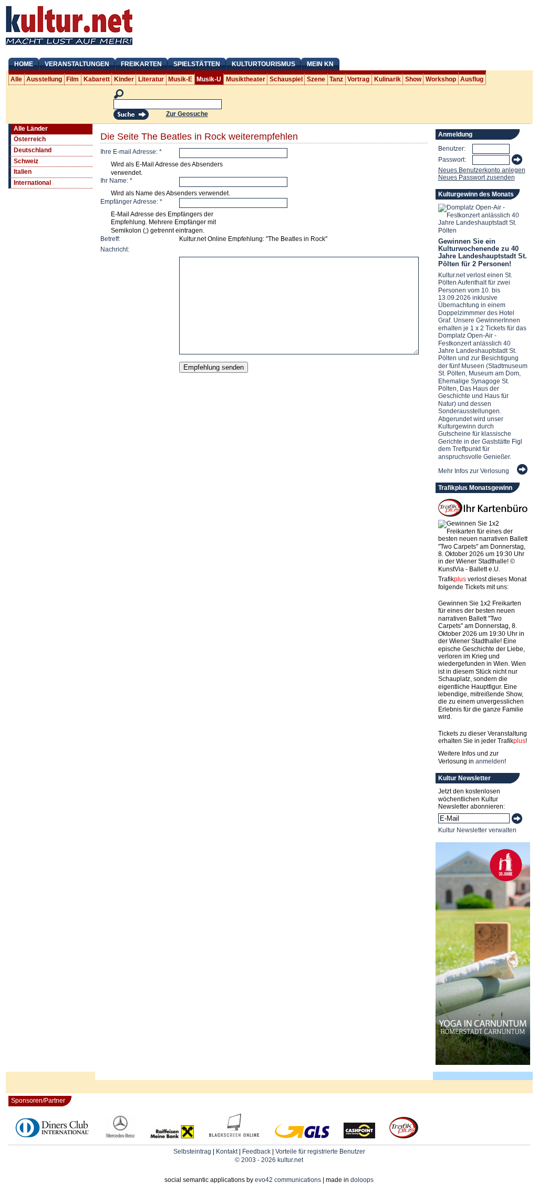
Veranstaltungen (77, 64)
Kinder (124, 79)
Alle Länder (31, 128)
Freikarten (141, 64)
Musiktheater (245, 79)
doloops (362, 1180)
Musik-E (180, 79)
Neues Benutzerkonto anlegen (481, 170)
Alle (16, 79)
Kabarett (97, 79)
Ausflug (471, 79)
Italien (23, 171)
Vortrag (358, 79)
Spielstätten (196, 64)
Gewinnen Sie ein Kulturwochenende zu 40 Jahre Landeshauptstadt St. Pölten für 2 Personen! (482, 252)
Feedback (256, 1151)
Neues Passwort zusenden (476, 177)
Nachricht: (114, 249)
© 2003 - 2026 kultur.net (269, 1160)
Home (23, 64)
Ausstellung (44, 79)
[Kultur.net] (69, 46)
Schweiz (26, 161)
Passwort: (452, 159)
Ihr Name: (116, 180)
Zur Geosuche (187, 114)
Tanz (336, 79)
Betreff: (110, 239)
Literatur (151, 79)
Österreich (30, 139)
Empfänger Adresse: (131, 201)
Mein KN (320, 64)
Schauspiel (286, 79)
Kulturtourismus (263, 64)
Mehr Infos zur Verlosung (473, 471)
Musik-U (208, 79)
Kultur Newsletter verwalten (477, 830)
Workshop (441, 79)
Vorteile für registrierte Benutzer (320, 1151)
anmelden (489, 761)
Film (72, 79)
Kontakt (226, 1151)
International (32, 182)
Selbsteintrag (192, 1151)
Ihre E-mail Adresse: (131, 151)
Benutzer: (451, 148)
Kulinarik (387, 79)
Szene (316, 79)
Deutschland (32, 150)
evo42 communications (288, 1180)
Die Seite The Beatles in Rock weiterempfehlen (199, 136)
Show (413, 79)
